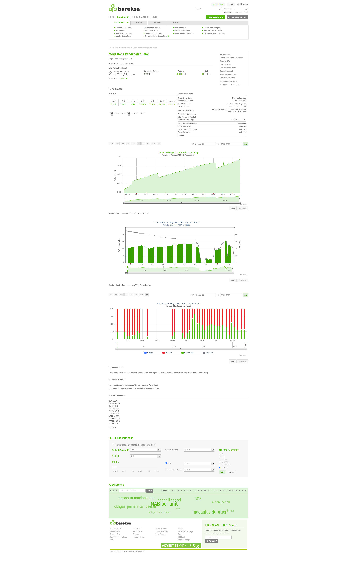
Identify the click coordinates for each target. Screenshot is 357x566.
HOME (111, 17)
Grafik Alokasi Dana (228, 68)
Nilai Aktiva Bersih (152, 28)
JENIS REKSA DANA (120, 449)
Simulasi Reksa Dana (153, 33)
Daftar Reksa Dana (123, 28)
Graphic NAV (225, 61)
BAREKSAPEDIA (116, 485)
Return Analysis (151, 31)
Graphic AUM (225, 64)
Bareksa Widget (184, 539)
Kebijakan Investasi (228, 74)
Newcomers (121, 31)
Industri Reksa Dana (124, 33)
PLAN (154, 17)
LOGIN (231, 4)
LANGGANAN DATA (216, 17)
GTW (178, 509)
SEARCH (114, 490)
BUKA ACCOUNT (218, 4)
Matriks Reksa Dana (182, 31)
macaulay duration (210, 511)
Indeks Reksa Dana (123, 36)
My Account (244, 4)
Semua (224, 467)
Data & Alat (113, 47)
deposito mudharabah (137, 498)
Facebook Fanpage (185, 531)
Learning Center (139, 537)
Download (242, 208)
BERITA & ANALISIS (140, 17)
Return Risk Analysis (212, 28)
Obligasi (136, 534)
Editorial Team (115, 534)
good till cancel (169, 500)
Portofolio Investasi (227, 78)
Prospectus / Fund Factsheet (231, 58)
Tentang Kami (115, 528)
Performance (225, 54)
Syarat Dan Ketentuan (118, 537)
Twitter (180, 534)
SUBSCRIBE (212, 541)
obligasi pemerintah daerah (135, 506)
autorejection (221, 502)
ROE (198, 499)
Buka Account (160, 534)
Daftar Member (161, 528)
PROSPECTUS (119, 113)
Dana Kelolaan (180, 28)
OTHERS (176, 22)
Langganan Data (161, 531)
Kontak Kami (115, 531)
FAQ (111, 539)
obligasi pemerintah (159, 512)
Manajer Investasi (171, 449)
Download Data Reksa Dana (156, 36)
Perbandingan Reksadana (230, 85)
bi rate (230, 510)
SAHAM (139, 22)
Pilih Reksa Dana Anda (213, 31)
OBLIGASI (157, 22)
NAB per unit (164, 503)
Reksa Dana (125, 47)
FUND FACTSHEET (138, 113)
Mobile (180, 528)
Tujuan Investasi (226, 71)
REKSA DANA (119, 22)
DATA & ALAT (123, 17)
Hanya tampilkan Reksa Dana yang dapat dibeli (136, 444)
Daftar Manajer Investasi (184, 33)
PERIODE (115, 456)
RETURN (115, 462)
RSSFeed (181, 537)
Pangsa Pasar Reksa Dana (214, 33)
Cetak (233, 208)
